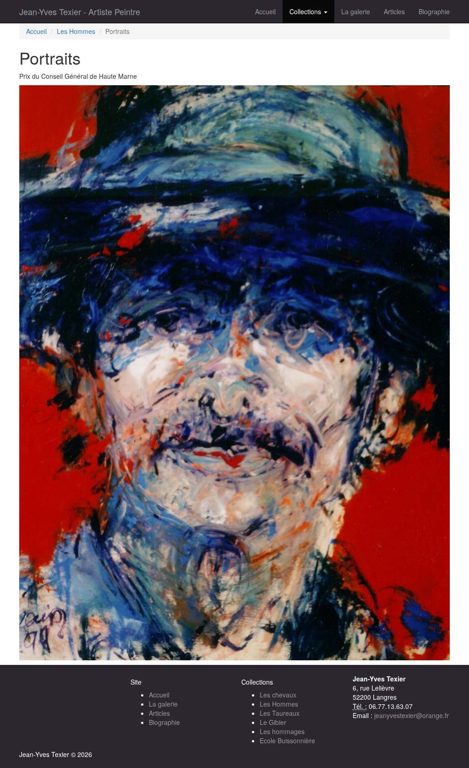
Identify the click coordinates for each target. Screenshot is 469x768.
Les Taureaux (280, 713)
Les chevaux (278, 694)
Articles (394, 11)
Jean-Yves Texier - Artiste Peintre (79, 11)
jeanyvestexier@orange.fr (411, 715)
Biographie (434, 11)
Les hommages (282, 731)
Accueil (265, 11)
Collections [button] (306, 11)
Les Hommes (76, 31)
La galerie (355, 11)
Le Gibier (273, 722)
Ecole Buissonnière (287, 740)
